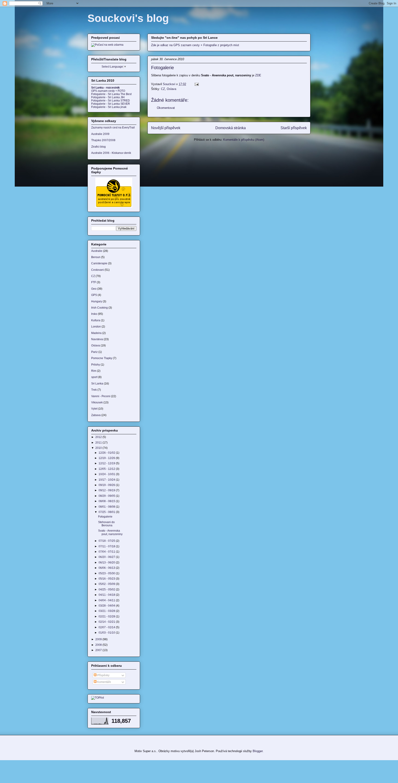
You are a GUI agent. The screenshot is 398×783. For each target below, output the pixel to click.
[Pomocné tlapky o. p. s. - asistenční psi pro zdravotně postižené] (113, 206)
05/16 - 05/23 (107, 578)
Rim (93, 370)
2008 (98, 644)
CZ (163, 89)
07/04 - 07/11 (107, 551)
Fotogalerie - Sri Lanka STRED (110, 100)
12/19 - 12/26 (107, 458)
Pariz (94, 352)
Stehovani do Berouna (106, 524)
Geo (94, 288)
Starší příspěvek (294, 128)
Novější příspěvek (165, 128)
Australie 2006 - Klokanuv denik (111, 153)
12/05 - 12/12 (107, 468)
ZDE (258, 75)
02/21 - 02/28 (107, 616)
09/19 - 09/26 (107, 485)
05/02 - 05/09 (107, 584)
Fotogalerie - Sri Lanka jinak (108, 107)
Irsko (94, 314)
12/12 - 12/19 (107, 463)
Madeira (96, 333)
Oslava (171, 89)
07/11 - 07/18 (107, 546)
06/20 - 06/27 (107, 557)
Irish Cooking (99, 307)
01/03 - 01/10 (107, 632)
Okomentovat (166, 108)
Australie (96, 251)
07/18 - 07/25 (107, 540)
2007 (98, 650)
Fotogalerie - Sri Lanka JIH (108, 97)
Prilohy (95, 364)
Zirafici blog (98, 146)
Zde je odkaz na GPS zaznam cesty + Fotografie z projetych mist (195, 45)
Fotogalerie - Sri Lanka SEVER (110, 103)
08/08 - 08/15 (107, 501)
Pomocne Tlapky (101, 358)
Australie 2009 (100, 134)
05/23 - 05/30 (107, 573)
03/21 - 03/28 (107, 611)
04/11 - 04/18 (107, 594)
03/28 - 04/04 (107, 605)
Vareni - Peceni (100, 396)
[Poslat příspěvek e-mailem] (196, 84)
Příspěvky (103, 675)
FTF (93, 282)
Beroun (95, 257)
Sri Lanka (97, 383)
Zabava (96, 415)
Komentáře (104, 682)
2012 (98, 437)
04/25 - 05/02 (107, 589)
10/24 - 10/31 (107, 474)
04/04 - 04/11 (107, 600)
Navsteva (97, 339)
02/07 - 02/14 (107, 627)
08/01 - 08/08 (107, 506)
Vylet (94, 408)
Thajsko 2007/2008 (103, 140)
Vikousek (97, 402)
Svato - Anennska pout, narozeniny (110, 532)
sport (94, 377)
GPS (94, 295)
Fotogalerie (105, 516)
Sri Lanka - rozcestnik (105, 87)
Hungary (96, 301)
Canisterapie (99, 263)
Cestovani (97, 269)
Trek (94, 389)
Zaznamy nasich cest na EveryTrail (113, 127)
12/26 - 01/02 (107, 452)
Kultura (95, 320)
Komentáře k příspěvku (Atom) (243, 139)
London (96, 326)
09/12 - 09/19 (107, 490)
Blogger (258, 751)
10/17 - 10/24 (107, 479)
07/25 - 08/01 (107, 512)
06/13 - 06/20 (107, 562)
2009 (98, 639)
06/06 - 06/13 (107, 567)
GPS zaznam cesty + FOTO (108, 90)
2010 (98, 448)
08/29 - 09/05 (107, 495)
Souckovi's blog (128, 18)
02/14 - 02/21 (107, 621)
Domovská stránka (230, 128)
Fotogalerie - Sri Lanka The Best (111, 94)
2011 (98, 442)
